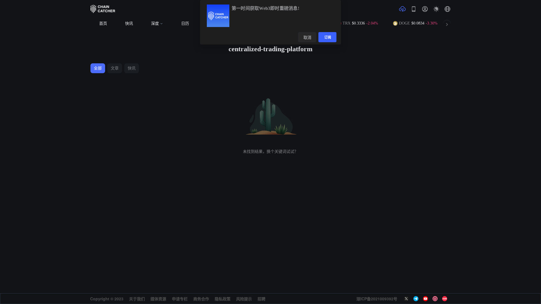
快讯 (129, 23)
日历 (185, 23)
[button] (447, 9)
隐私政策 (222, 298)
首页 (103, 23)
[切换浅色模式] (436, 9)
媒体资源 (158, 298)
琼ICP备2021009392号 (376, 298)
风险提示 (244, 298)
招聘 (261, 298)
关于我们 (137, 298)
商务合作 (201, 298)
